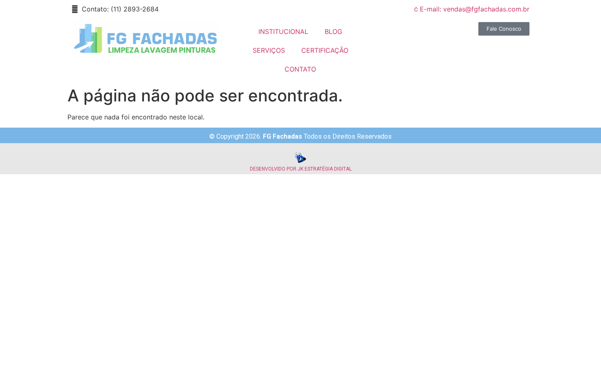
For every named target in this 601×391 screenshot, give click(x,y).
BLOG (333, 31)
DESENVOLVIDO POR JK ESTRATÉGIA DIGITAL (301, 169)
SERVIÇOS (269, 50)
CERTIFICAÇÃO (324, 50)
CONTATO (300, 69)
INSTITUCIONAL (283, 31)
